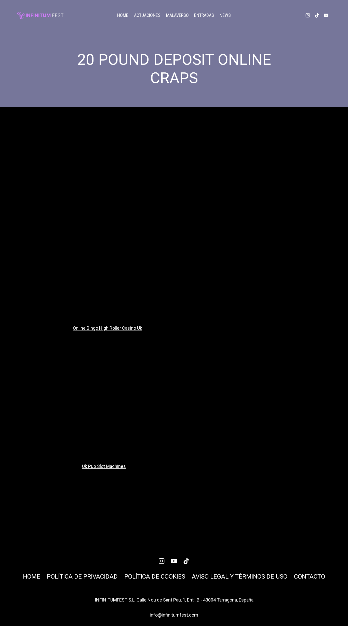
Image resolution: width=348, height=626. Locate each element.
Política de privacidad (82, 576)
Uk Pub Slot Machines (104, 466)
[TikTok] (317, 15)
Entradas (204, 15)
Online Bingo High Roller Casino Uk (107, 328)
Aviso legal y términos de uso (239, 576)
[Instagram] (307, 15)
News (225, 15)
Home (122, 15)
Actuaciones (147, 15)
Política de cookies (154, 576)
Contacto (309, 576)
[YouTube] (326, 15)
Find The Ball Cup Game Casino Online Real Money (116, 531)
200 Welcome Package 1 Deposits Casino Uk (230, 528)
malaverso (177, 15)
